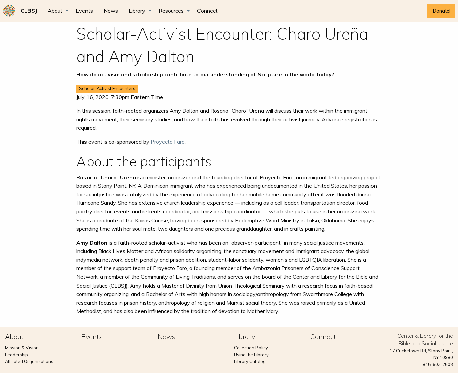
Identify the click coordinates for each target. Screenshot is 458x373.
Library (137, 10)
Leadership (16, 354)
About (55, 10)
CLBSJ (29, 10)
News (111, 10)
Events (84, 10)
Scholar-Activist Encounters (107, 88)
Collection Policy (251, 347)
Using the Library (251, 354)
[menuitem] (28, 10)
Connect (207, 10)
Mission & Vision (22, 347)
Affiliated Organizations (29, 361)
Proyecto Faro (168, 141)
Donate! (441, 11)
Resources (171, 10)
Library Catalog (250, 361)
